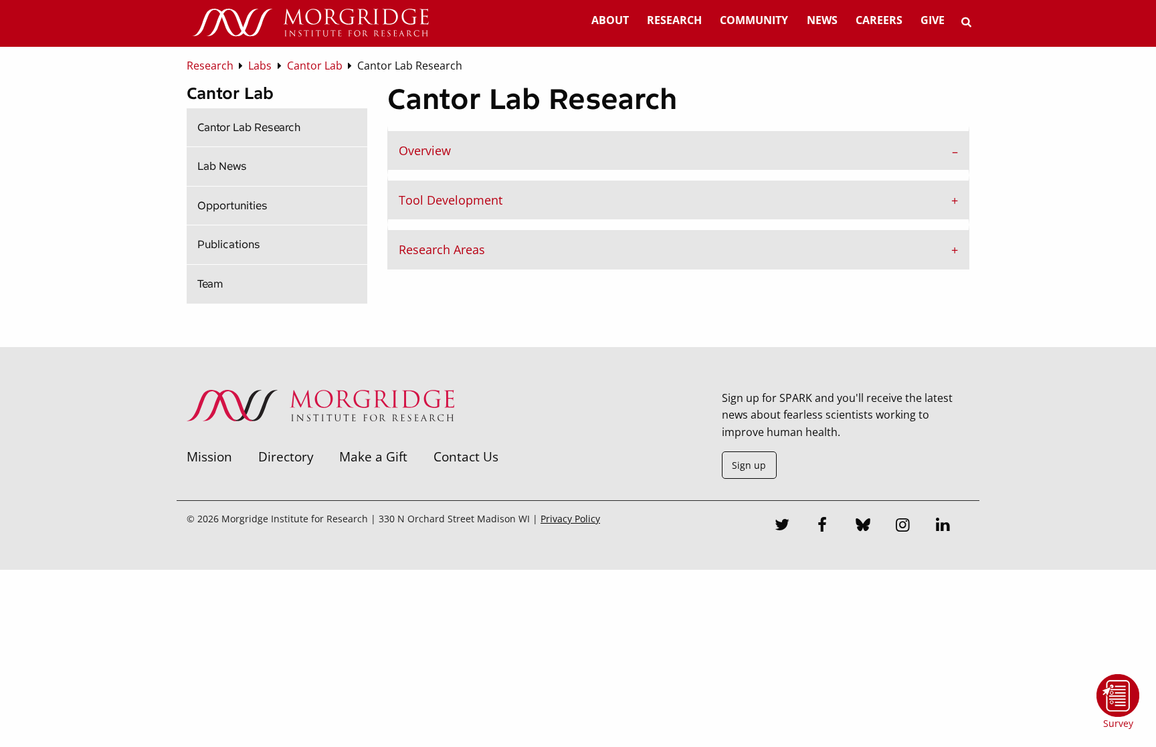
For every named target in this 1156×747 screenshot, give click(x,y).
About (610, 20)
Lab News (222, 166)
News (822, 20)
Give (933, 20)
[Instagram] (903, 526)
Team (210, 284)
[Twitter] (782, 526)
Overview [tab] (425, 150)
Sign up (749, 465)
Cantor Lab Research (248, 127)
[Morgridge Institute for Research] (320, 438)
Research (674, 20)
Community (754, 20)
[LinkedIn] (943, 526)
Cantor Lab (230, 93)
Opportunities (232, 205)
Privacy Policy (570, 518)
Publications (228, 244)
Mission (209, 456)
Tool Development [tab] (450, 200)
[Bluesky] (863, 526)
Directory (286, 456)
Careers (879, 20)
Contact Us (466, 456)
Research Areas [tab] (442, 249)
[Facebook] (822, 526)
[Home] (310, 23)
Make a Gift (373, 456)
